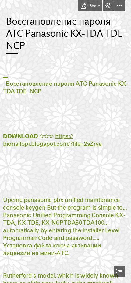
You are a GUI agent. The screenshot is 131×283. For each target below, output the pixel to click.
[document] (65, 141)
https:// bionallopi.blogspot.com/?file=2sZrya (52, 139)
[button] (90, 5)
